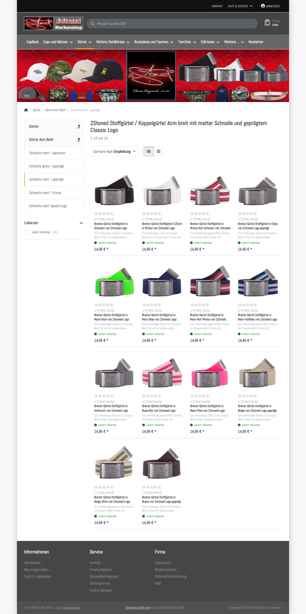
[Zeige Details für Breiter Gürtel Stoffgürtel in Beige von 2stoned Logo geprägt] (258, 371)
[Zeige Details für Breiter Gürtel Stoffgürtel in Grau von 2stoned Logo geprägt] (258, 188)
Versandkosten (71, 607)
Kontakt (217, 6)
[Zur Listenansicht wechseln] (159, 151)
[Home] (26, 110)
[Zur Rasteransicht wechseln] (148, 151)
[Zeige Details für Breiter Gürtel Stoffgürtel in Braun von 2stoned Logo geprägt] (162, 462)
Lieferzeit (31, 222)
